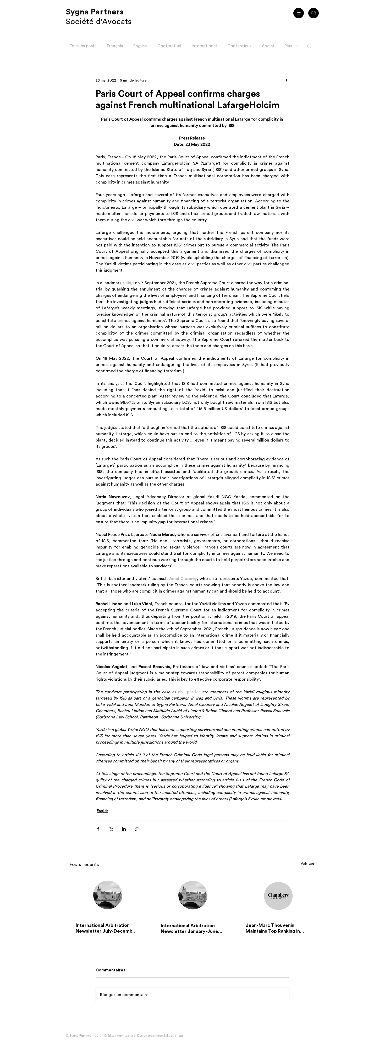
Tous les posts (82, 46)
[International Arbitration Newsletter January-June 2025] (193, 894)
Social (268, 46)
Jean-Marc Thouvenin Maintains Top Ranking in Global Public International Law (275, 928)
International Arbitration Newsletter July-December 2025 (106, 928)
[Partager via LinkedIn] (123, 828)
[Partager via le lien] (136, 828)
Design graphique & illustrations (160, 1035)
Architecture (126, 1035)
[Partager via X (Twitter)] (110, 828)
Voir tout (308, 863)
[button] (298, 13)
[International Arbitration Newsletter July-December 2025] (107, 894)
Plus (288, 46)
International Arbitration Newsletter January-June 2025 (189, 928)
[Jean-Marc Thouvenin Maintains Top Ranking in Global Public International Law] (277, 894)
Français (115, 46)
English (140, 46)
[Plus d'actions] (286, 80)
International (204, 46)
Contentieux (239, 46)
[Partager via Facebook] (98, 828)
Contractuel (169, 46)
